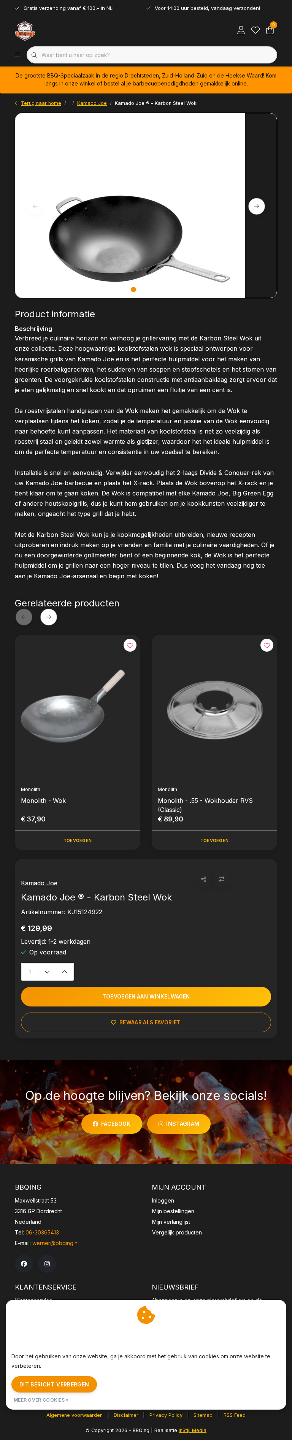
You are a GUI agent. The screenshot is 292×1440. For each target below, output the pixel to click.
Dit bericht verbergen (54, 1384)
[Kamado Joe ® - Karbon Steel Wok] (146, 205)
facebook (116, 1123)
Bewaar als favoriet (150, 1022)
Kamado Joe (39, 883)
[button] (203, 879)
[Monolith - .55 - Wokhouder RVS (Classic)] (214, 707)
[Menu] (17, 55)
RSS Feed (235, 1415)
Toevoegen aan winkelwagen (146, 997)
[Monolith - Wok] (77, 707)
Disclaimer (126, 1415)
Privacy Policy (165, 1415)
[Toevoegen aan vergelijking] (222, 879)
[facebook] (24, 1264)
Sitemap (203, 1415)
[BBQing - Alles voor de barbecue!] (25, 30)
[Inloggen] (241, 30)
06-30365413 (42, 1232)
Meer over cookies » (41, 1400)
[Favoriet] (255, 30)
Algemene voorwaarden (74, 1415)
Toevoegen (77, 840)
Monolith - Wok (43, 800)
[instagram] (47, 1264)
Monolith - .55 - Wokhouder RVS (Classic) (205, 805)
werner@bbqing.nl (55, 1243)
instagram (182, 1123)
